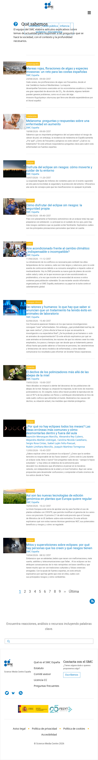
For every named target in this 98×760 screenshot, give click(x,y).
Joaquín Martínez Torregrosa (69, 446)
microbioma (55, 32)
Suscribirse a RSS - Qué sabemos (92, 600)
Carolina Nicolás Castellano (72, 439)
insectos (30, 367)
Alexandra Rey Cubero (71, 436)
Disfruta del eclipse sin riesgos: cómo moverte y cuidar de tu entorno (59, 168)
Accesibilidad (49, 734)
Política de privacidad (44, 728)
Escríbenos (71, 674)
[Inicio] (49, 5)
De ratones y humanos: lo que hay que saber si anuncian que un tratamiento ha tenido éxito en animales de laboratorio (58, 310)
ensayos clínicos (34, 302)
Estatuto (39, 668)
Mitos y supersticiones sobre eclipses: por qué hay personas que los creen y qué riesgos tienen (59, 546)
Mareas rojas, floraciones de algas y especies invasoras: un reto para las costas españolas (57, 70)
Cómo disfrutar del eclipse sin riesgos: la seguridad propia (54, 206)
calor (29, 243)
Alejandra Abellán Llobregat (41, 439)
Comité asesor (42, 674)
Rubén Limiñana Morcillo (39, 446)
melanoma (31, 116)
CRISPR (30, 491)
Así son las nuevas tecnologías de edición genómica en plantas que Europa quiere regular (59, 497)
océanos (41, 32)
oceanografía (33, 64)
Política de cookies (74, 728)
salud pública (50, 26)
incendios (34, 26)
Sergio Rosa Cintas (36, 443)
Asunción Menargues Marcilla (42, 436)
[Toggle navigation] (89, 12)
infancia (64, 26)
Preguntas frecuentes (46, 686)
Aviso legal (19, 728)
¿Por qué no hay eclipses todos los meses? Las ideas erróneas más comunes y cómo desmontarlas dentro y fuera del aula (58, 430)
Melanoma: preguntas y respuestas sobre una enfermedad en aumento (57, 122)
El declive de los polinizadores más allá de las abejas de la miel (57, 373)
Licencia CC (40, 680)
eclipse (30, 162)
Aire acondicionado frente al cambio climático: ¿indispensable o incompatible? (58, 250)
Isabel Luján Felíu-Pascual (61, 443)
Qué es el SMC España (47, 662)
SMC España (32, 75)
